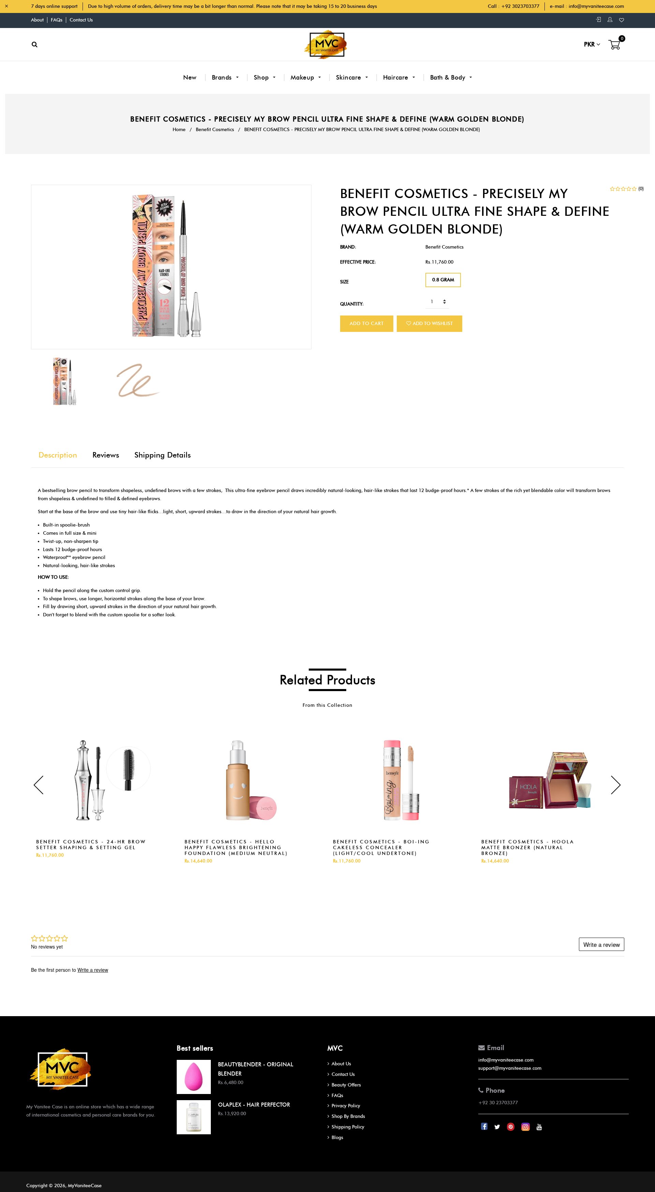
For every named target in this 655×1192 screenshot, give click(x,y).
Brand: (348, 247)
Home (179, 129)
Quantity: (352, 304)
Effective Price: (358, 262)
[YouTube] (539, 1127)
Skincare (349, 77)
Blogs (337, 1137)
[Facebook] (485, 1127)
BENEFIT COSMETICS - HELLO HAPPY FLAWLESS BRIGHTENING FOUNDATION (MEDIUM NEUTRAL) (236, 847)
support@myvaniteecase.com (509, 1068)
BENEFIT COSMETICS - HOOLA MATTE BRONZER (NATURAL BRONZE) (527, 847)
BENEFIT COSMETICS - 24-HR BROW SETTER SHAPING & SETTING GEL (91, 845)
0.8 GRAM (443, 280)
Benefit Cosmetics (215, 129)
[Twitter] (497, 1127)
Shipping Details (162, 455)
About (37, 20)
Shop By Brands (348, 1116)
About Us (341, 1064)
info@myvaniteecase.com (596, 6)
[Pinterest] (511, 1127)
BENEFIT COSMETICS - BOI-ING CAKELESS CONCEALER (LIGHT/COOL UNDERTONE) (381, 847)
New (190, 77)
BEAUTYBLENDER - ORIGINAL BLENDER (255, 1069)
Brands (223, 77)
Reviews (105, 455)
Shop (262, 77)
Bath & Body (448, 77)
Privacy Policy (346, 1106)
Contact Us (81, 20)
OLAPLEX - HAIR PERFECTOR (254, 1105)
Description (58, 455)
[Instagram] (526, 1127)
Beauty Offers (346, 1085)
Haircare (396, 77)
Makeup (303, 77)
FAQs (56, 20)
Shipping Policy (348, 1127)
